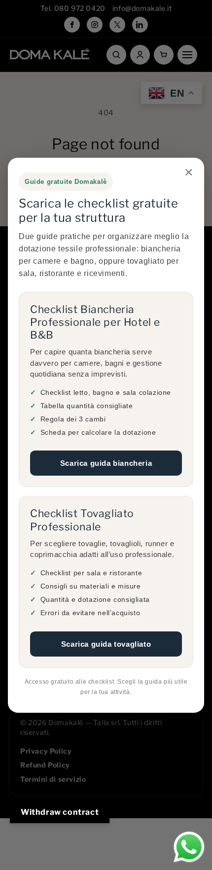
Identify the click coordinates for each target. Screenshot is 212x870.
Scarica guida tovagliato (106, 643)
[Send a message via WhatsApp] (189, 847)
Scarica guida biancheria (106, 463)
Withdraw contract (60, 812)
